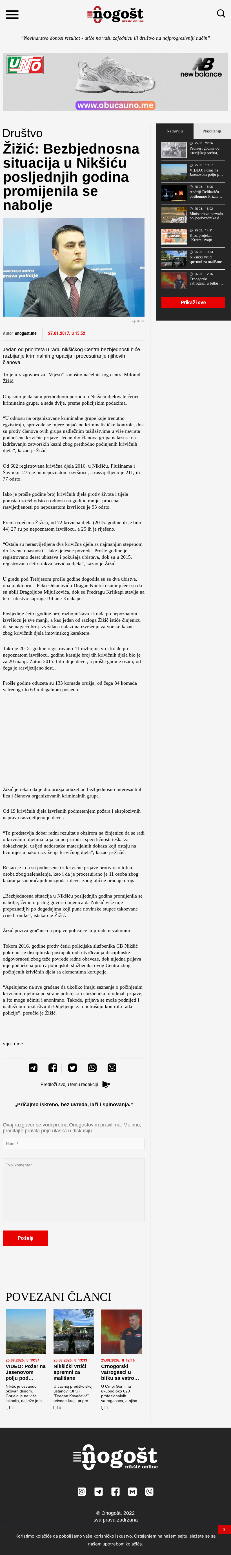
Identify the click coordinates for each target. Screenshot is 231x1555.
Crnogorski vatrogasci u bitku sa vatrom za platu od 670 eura (120, 1378)
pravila (32, 1130)
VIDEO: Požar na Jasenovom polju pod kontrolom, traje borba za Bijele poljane (26, 1381)
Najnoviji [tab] (174, 131)
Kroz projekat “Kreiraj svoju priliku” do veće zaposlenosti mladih (205, 237)
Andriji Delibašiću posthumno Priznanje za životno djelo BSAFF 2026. (206, 194)
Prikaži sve (193, 302)
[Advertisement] (74, 741)
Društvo (22, 133)
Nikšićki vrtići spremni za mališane (70, 1372)
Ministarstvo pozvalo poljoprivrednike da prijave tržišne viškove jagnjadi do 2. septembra (206, 216)
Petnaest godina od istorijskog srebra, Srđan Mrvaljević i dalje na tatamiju (204, 150)
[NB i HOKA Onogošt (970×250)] (115, 82)
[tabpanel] (193, 230)
